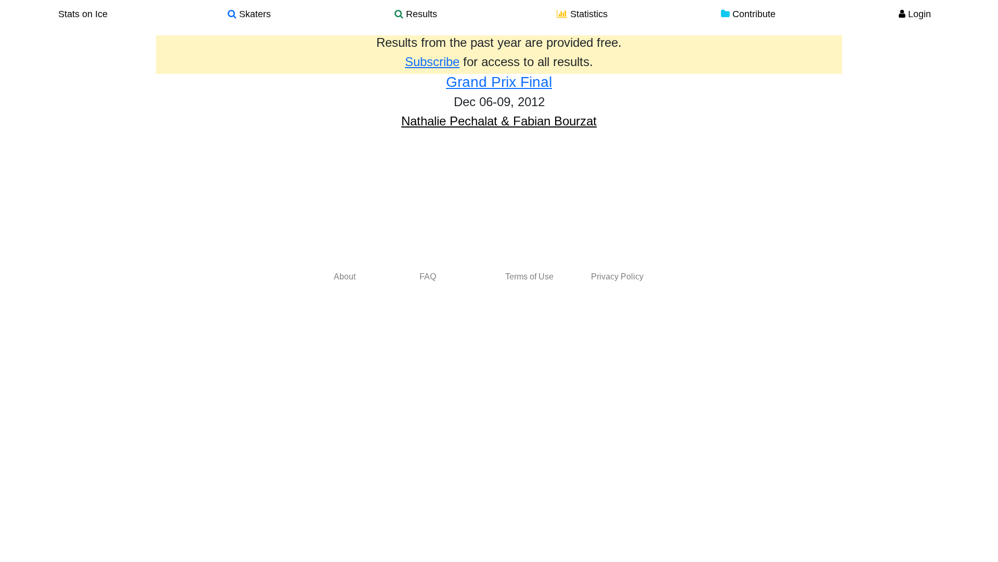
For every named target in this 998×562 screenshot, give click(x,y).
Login (918, 14)
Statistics (588, 14)
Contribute (753, 14)
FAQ (427, 276)
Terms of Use (529, 276)
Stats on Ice (83, 14)
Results (420, 14)
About (345, 276)
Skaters (254, 14)
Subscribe (432, 62)
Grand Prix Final (499, 82)
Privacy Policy (617, 276)
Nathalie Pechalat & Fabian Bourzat (499, 121)
